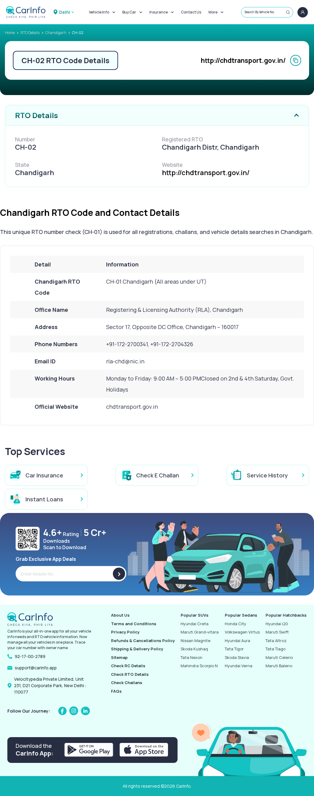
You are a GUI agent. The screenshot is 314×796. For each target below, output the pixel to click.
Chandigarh (55, 32)
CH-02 (77, 32)
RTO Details (30, 32)
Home (10, 32)
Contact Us (191, 12)
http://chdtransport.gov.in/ (243, 60)
